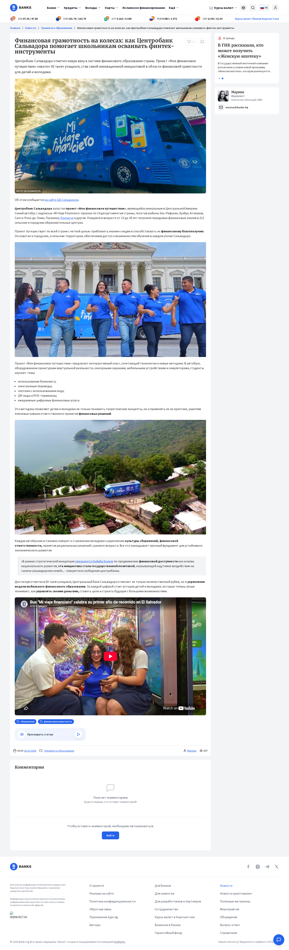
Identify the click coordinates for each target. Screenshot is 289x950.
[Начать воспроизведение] (78, 734)
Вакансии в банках (168, 925)
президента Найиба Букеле (94, 561)
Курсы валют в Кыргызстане (175, 917)
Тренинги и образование (56, 28)
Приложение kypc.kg (103, 917)
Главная (15, 28)
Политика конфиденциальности (112, 901)
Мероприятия (229, 909)
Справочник (228, 933)
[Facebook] (248, 866)
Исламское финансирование (143, 8)
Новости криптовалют (236, 893)
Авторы (94, 925)
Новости (30, 28)
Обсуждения (228, 917)
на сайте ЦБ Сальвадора (61, 200)
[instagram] (257, 866)
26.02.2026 (30, 750)
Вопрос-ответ (230, 925)
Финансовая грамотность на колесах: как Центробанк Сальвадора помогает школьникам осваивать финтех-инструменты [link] (155, 28)
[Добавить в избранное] (202, 42)
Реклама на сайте (101, 893)
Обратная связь (100, 909)
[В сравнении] (243, 7)
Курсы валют (224, 8)
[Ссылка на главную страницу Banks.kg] (20, 7)
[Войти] (275, 7)
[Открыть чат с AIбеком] (278, 939)
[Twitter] (276, 866)
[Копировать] (13, 767)
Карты (110, 8)
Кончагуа (66, 218)
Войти (110, 835)
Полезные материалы (235, 901)
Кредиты (70, 8)
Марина (191, 750)
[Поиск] (252, 7)
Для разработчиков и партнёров (178, 901)
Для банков (163, 885)
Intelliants (120, 942)
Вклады (91, 8)
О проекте (96, 885)
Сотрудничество (166, 909)
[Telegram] (267, 866)
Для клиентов (164, 893)
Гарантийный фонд (168, 933)
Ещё (172, 8)
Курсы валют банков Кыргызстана (257, 18)
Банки (51, 8)
